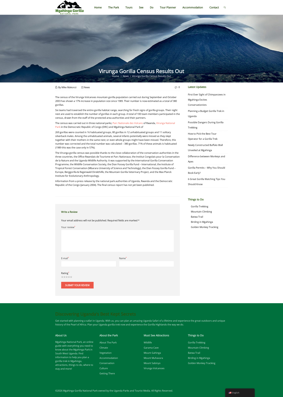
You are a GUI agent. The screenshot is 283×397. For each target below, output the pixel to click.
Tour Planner (168, 7)
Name (123, 258)
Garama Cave (151, 347)
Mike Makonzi (68, 87)
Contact (214, 7)
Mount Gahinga (152, 352)
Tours (129, 7)
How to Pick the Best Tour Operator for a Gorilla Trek (202, 136)
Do (151, 7)
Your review (68, 227)
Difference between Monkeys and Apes (206, 159)
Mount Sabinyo (152, 363)
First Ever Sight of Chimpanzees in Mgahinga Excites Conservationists (207, 99)
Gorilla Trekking (199, 206)
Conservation (106, 363)
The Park (113, 7)
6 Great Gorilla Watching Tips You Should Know (206, 181)
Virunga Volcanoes (154, 368)
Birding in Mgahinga (202, 222)
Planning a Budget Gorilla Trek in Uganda (206, 113)
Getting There (107, 373)
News (87, 87)
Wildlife (148, 342)
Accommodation (192, 7)
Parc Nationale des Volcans (128, 123)
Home (98, 7)
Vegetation (105, 352)
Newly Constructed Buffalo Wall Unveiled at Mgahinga (205, 147)
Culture (103, 368)
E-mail (65, 258)
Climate (103, 347)
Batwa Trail (197, 216)
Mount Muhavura (153, 358)
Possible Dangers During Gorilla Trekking (205, 125)
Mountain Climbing (201, 211)
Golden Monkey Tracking (204, 227)
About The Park (108, 342)
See (141, 7)
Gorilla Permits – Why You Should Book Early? (206, 170)
